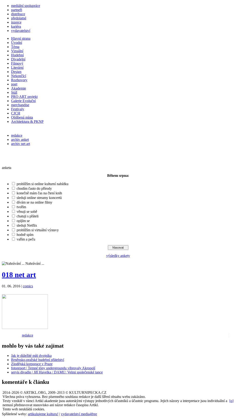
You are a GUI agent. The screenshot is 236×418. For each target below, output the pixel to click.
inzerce (16, 22)
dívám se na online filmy (34, 202)
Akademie (18, 88)
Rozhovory (19, 80)
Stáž (14, 92)
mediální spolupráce (25, 6)
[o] (231, 401)
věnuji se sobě (27, 212)
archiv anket (20, 139)
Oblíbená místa (22, 117)
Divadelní (18, 59)
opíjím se (23, 221)
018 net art (19, 275)
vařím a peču (26, 239)
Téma (15, 47)
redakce (16, 135)
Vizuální (17, 51)
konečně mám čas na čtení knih (39, 193)
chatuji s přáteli (27, 216)
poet (14, 84)
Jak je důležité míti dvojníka (31, 356)
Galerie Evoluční (23, 101)
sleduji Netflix (27, 225)
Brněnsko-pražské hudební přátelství (37, 360)
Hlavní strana (20, 38)
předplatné (18, 18)
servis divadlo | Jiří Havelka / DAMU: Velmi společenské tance (57, 372)
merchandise (20, 105)
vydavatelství (20, 31)
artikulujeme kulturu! (43, 414)
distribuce (18, 14)
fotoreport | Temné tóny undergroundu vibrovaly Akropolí (53, 368)
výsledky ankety (118, 256)
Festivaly (17, 109)
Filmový (17, 63)
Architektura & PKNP (27, 121)
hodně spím (25, 235)
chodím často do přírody (34, 188)
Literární (17, 67)
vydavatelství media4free (79, 414)
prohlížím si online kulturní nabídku (42, 184)
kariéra (16, 26)
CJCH (15, 113)
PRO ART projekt (24, 97)
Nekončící (18, 76)
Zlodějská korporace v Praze (32, 364)
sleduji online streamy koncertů (39, 198)
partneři (16, 10)
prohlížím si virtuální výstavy (38, 230)
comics (28, 286)
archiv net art (20, 144)
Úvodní (16, 43)
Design (16, 72)
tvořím (21, 207)
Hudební (17, 55)
